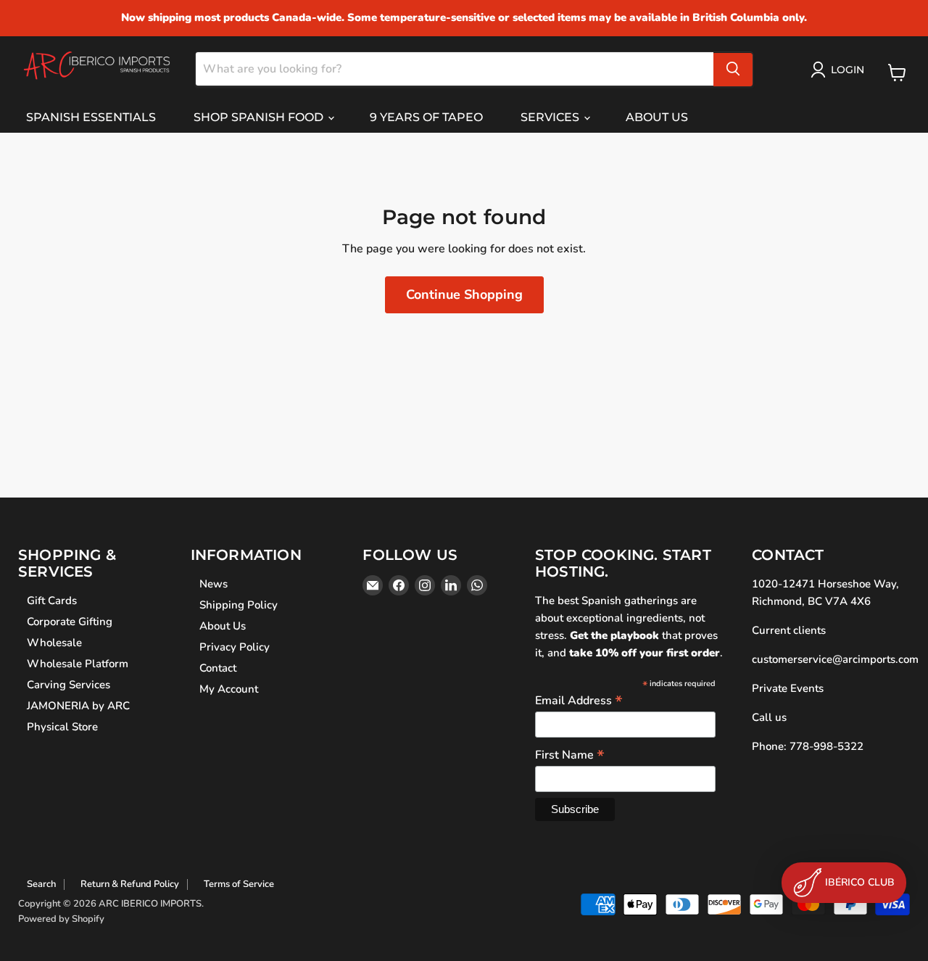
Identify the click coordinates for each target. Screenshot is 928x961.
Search (41, 884)
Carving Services (68, 684)
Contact (217, 668)
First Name (570, 754)
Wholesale (54, 642)
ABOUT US (657, 117)
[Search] (733, 69)
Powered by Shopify (61, 918)
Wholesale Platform (77, 663)
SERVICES (551, 117)
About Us (222, 626)
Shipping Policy (238, 605)
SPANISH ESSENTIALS (91, 117)
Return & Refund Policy (129, 884)
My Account (228, 689)
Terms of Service (239, 884)
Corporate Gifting (69, 621)
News (213, 584)
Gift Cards (52, 600)
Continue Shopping (464, 294)
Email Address (579, 699)
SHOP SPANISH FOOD (260, 117)
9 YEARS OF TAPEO (426, 117)
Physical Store (62, 726)
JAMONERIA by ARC (78, 705)
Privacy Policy (234, 647)
